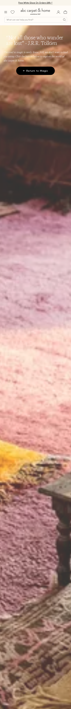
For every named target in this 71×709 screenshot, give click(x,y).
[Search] (64, 19)
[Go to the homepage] (35, 14)
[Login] (58, 12)
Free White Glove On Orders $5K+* (35, 2)
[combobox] (35, 20)
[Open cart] (65, 12)
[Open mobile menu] (5, 12)
